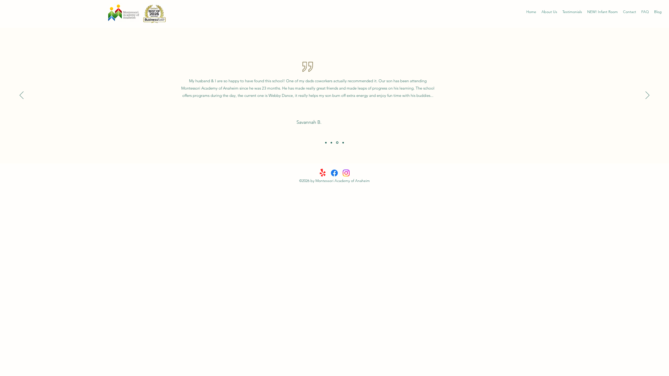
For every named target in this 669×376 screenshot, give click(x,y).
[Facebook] (334, 173)
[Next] (647, 95)
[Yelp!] (322, 173)
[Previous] (22, 95)
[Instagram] (346, 173)
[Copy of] (343, 142)
